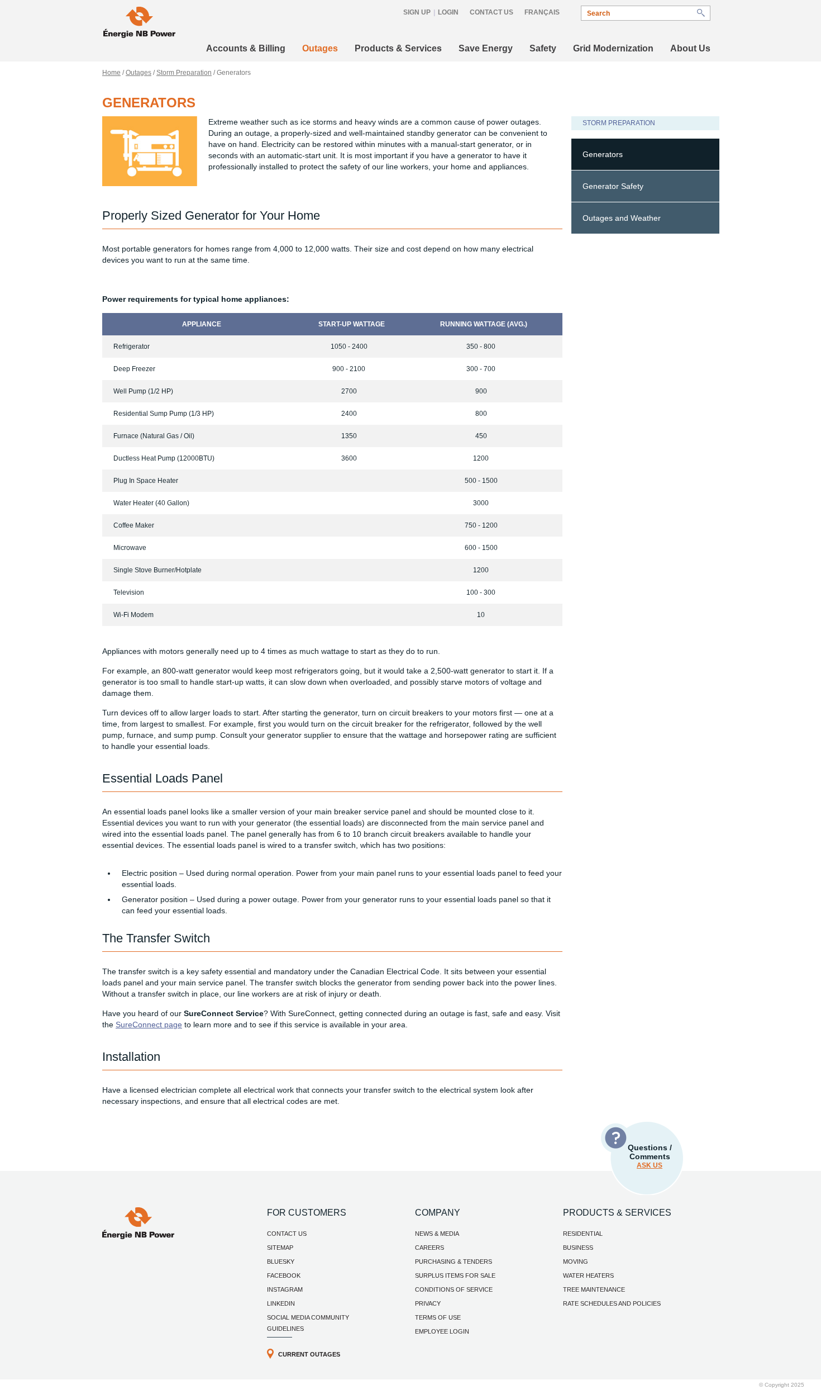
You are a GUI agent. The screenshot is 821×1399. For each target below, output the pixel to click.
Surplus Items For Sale (455, 1275)
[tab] (645, 186)
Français (542, 12)
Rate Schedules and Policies (612, 1303)
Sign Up (417, 12)
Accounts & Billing (245, 48)
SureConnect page (149, 1024)
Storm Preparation (184, 73)
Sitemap (280, 1247)
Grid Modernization (613, 48)
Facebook (283, 1275)
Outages (320, 48)
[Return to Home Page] (139, 24)
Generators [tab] (603, 154)
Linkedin (281, 1303)
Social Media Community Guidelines (308, 1323)
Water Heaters (588, 1275)
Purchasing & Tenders (453, 1261)
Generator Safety (613, 186)
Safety (542, 48)
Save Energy (486, 48)
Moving (575, 1261)
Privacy (428, 1303)
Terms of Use (438, 1317)
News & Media (437, 1233)
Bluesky (280, 1261)
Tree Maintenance (594, 1289)
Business (578, 1247)
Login (448, 12)
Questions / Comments (650, 1156)
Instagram (285, 1289)
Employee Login (442, 1331)
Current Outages (309, 1354)
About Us (690, 48)
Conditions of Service (454, 1289)
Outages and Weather (622, 218)
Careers (429, 1247)
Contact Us (491, 12)
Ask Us (649, 1165)
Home (111, 73)
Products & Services (398, 48)
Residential (583, 1233)
